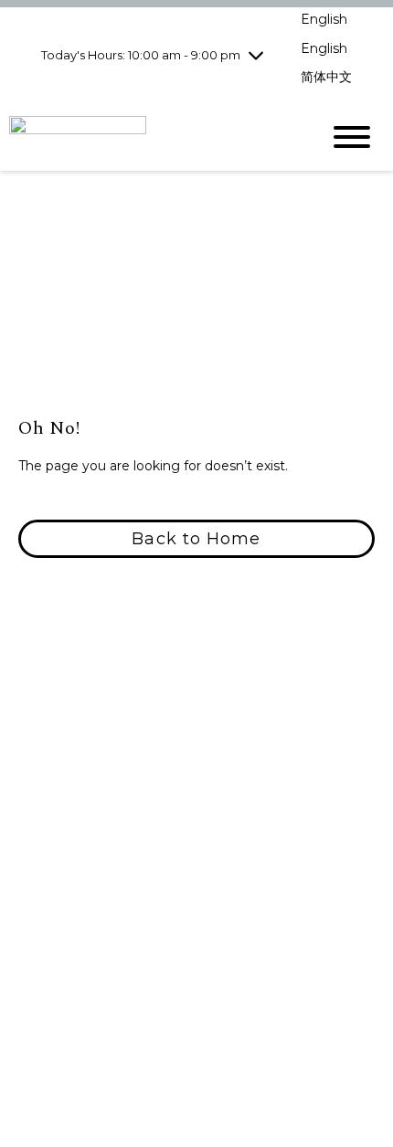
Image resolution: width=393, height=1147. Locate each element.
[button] (196, 539)
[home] (150, 136)
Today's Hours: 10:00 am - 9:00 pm (140, 54)
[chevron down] (256, 55)
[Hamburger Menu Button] (352, 137)
